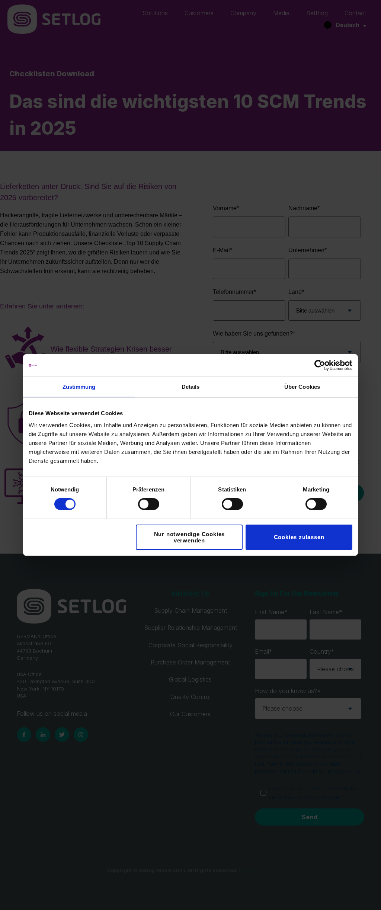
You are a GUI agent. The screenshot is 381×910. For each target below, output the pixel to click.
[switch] (148, 504)
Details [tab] (191, 387)
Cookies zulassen (299, 537)
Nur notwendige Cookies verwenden (189, 537)
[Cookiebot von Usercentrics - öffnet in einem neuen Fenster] (319, 365)
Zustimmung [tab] (79, 387)
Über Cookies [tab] (302, 387)
